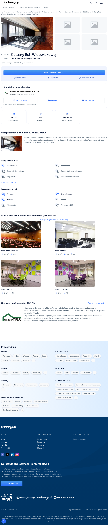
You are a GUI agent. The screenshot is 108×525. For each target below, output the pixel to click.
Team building (18, 406)
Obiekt (46, 7)
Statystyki (40, 448)
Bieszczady (37, 373)
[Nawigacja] (101, 2)
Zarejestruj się (42, 439)
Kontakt (4, 445)
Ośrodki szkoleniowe (64, 398)
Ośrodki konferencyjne (65, 389)
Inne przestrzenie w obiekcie (30, 7)
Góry (67, 373)
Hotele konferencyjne (64, 385)
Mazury (5, 373)
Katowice (15, 360)
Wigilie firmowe (32, 406)
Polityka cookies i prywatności (96, 510)
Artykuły (4, 442)
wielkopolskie (28, 63)
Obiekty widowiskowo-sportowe (68, 393)
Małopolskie (84, 360)
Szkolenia (27, 401)
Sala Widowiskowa (9, 250)
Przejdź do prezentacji (96, 303)
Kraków (16, 356)
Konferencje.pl (6, 12)
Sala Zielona (6, 289)
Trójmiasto (16, 373)
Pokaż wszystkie (7, 182)
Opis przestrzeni (9, 7)
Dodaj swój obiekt (79, 439)
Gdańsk (5, 360)
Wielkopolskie (71, 360)
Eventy (17, 401)
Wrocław (26, 356)
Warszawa (6, 356)
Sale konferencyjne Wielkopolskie (28, 12)
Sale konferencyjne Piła (53, 12)
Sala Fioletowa (61, 289)
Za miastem (86, 373)
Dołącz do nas (12, 483)
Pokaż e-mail (55, 100)
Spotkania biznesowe (10, 410)
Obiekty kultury (89, 393)
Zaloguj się (41, 442)
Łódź (44, 356)
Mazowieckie (74, 356)
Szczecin (26, 360)
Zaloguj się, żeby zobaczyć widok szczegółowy (54, 220)
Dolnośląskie (61, 356)
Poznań (35, 356)
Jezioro (75, 373)
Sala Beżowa (60, 250)
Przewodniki (5, 448)
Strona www (89, 100)
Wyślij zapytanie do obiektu (54, 72)
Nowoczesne (31, 385)
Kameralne (6, 385)
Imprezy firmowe (41, 401)
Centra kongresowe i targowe (87, 389)
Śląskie (97, 356)
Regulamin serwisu (74, 510)
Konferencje (7, 401)
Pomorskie (86, 356)
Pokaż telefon (21, 100)
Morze (59, 373)
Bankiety (6, 406)
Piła (21, 63)
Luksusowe (44, 385)
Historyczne (18, 385)
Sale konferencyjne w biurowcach (88, 385)
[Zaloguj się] (90, 3)
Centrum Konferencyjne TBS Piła (77, 12)
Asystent (40, 445)
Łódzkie (59, 360)
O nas (3, 439)
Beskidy (26, 373)
